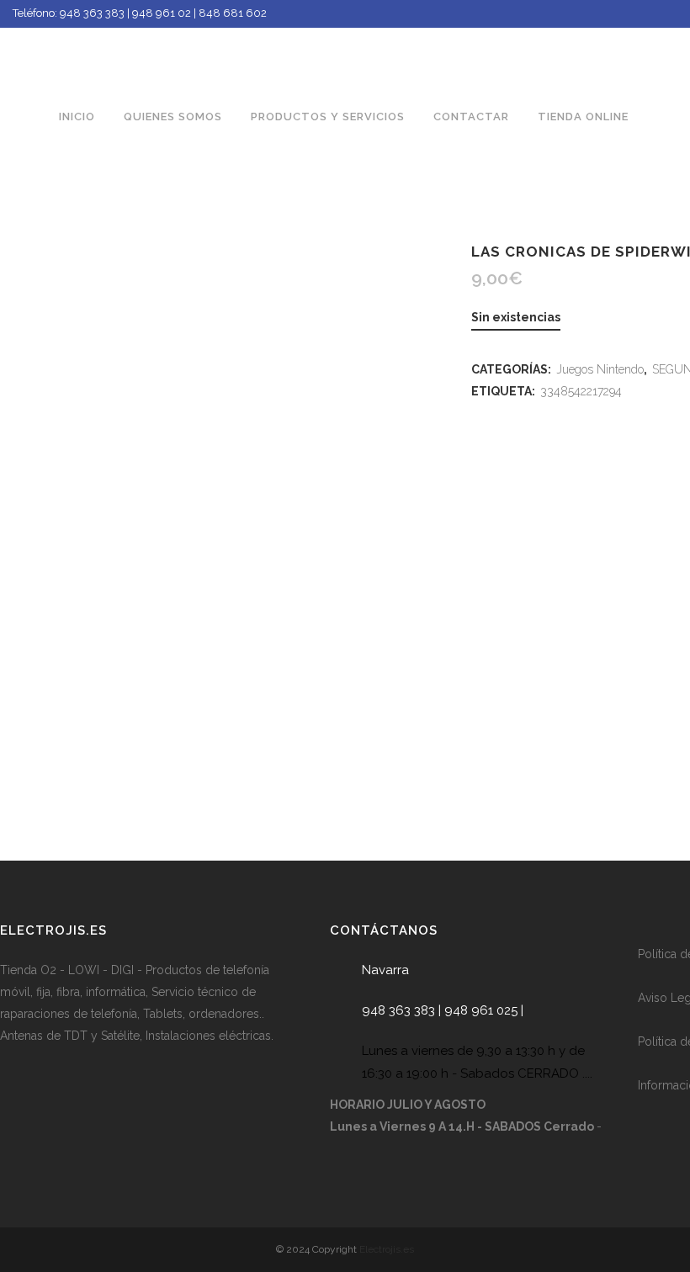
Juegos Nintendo (600, 369)
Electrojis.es (386, 1249)
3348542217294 (581, 391)
